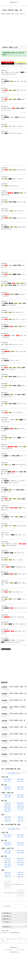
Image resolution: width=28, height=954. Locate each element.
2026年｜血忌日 (7, 804)
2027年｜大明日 (20, 836)
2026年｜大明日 (20, 781)
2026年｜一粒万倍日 (8, 779)
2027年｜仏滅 (20, 874)
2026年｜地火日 (7, 806)
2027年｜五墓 (7, 858)
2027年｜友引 (20, 872)
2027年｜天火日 (20, 860)
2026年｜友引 (20, 816)
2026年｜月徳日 (20, 789)
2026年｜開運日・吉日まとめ (14, 773)
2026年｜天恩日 (20, 787)
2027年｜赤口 (20, 876)
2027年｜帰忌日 (20, 858)
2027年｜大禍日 (20, 862)
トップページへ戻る (7, 949)
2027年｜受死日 (20, 850)
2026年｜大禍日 (20, 806)
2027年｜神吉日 (7, 842)
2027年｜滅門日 (20, 864)
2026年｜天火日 (20, 804)
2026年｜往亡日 (7, 810)
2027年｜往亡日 (7, 866)
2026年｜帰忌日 (20, 802)
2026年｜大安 (7, 820)
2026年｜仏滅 (20, 818)
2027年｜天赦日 (7, 836)
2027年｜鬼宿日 (20, 834)
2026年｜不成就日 (20, 796)
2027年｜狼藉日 (7, 864)
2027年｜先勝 (7, 872)
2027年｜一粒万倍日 (8, 834)
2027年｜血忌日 (7, 860)
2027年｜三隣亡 (7, 852)
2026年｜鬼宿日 (20, 779)
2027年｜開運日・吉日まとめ (14, 828)
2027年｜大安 (7, 876)
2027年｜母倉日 (7, 844)
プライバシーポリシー (20, 949)
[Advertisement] (14, 30)
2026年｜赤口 (20, 820)
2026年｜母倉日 (7, 789)
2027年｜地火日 (7, 862)
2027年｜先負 (7, 874)
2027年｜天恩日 (20, 842)
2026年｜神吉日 (7, 787)
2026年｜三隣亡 (7, 796)
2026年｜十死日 (7, 794)
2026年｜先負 (7, 818)
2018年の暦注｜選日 (6, 649)
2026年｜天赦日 (7, 781)
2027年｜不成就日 (20, 852)
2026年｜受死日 (20, 794)
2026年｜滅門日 (20, 808)
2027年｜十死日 (7, 850)
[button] (25, 906)
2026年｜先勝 (7, 816)
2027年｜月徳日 (20, 844)
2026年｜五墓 (7, 802)
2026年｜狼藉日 (7, 808)
